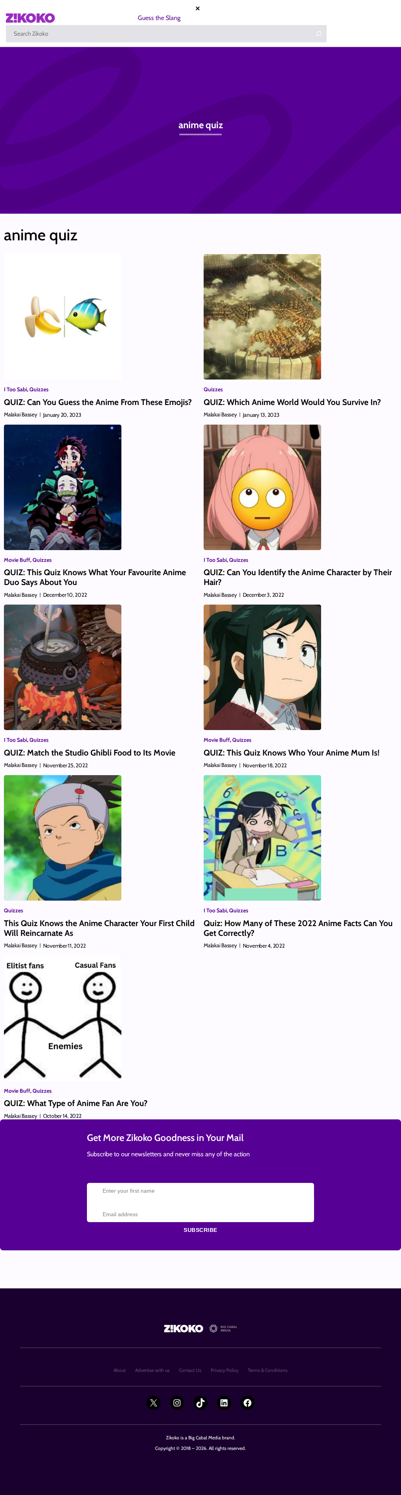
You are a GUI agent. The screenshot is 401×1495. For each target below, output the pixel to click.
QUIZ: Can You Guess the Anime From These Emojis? (98, 402)
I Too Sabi (15, 389)
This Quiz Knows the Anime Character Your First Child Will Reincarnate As (99, 928)
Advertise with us (152, 1370)
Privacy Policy (224, 1370)
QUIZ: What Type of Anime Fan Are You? (76, 1103)
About (120, 1370)
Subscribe (200, 1230)
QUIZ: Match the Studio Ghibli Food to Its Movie (89, 752)
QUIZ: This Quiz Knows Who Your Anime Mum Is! (291, 752)
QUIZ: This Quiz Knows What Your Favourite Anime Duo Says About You (95, 577)
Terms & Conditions (267, 1370)
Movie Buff (17, 559)
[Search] (318, 33)
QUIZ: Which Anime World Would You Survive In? (292, 402)
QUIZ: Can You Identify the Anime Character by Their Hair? (298, 577)
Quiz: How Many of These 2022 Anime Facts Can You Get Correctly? (298, 928)
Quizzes (39, 389)
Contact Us (190, 1370)
